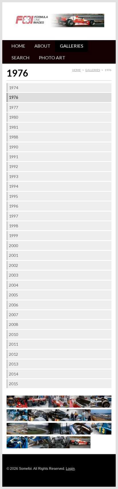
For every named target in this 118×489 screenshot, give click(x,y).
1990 (13, 146)
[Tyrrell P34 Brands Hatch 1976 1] (80, 433)
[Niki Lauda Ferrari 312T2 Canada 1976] (80, 447)
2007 (13, 314)
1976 (13, 97)
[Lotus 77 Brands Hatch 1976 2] (58, 420)
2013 (13, 363)
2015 (13, 383)
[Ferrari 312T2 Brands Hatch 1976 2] (80, 406)
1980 (13, 117)
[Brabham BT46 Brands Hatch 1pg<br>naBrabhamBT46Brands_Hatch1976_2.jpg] (17, 406)
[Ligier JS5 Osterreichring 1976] (17, 420)
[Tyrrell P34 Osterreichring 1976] (58, 447)
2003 (13, 275)
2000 (13, 245)
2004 (13, 285)
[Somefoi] (32, 21)
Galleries (71, 45)
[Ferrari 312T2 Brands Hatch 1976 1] (58, 406)
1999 (13, 235)
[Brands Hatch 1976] (101, 420)
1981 (13, 127)
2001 (13, 255)
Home (18, 45)
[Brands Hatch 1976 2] (17, 433)
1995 (13, 196)
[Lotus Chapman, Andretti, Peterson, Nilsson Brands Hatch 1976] (80, 420)
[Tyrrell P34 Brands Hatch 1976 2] (101, 433)
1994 (13, 186)
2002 (13, 265)
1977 (13, 107)
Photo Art (52, 57)
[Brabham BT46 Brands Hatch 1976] (37, 406)
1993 (13, 176)
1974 (13, 87)
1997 (13, 216)
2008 (13, 324)
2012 (13, 354)
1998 (13, 225)
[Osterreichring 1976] (37, 433)
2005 (13, 294)
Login (70, 469)
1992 (13, 166)
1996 (13, 206)
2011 (13, 344)
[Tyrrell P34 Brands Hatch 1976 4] (37, 447)
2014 (13, 373)
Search (20, 57)
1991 (13, 156)
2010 (13, 334)
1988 (13, 136)
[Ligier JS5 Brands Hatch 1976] (101, 406)
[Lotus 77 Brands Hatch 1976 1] (37, 420)
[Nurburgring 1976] (58, 433)
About (42, 45)
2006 (13, 304)
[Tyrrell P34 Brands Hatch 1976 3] (17, 447)
